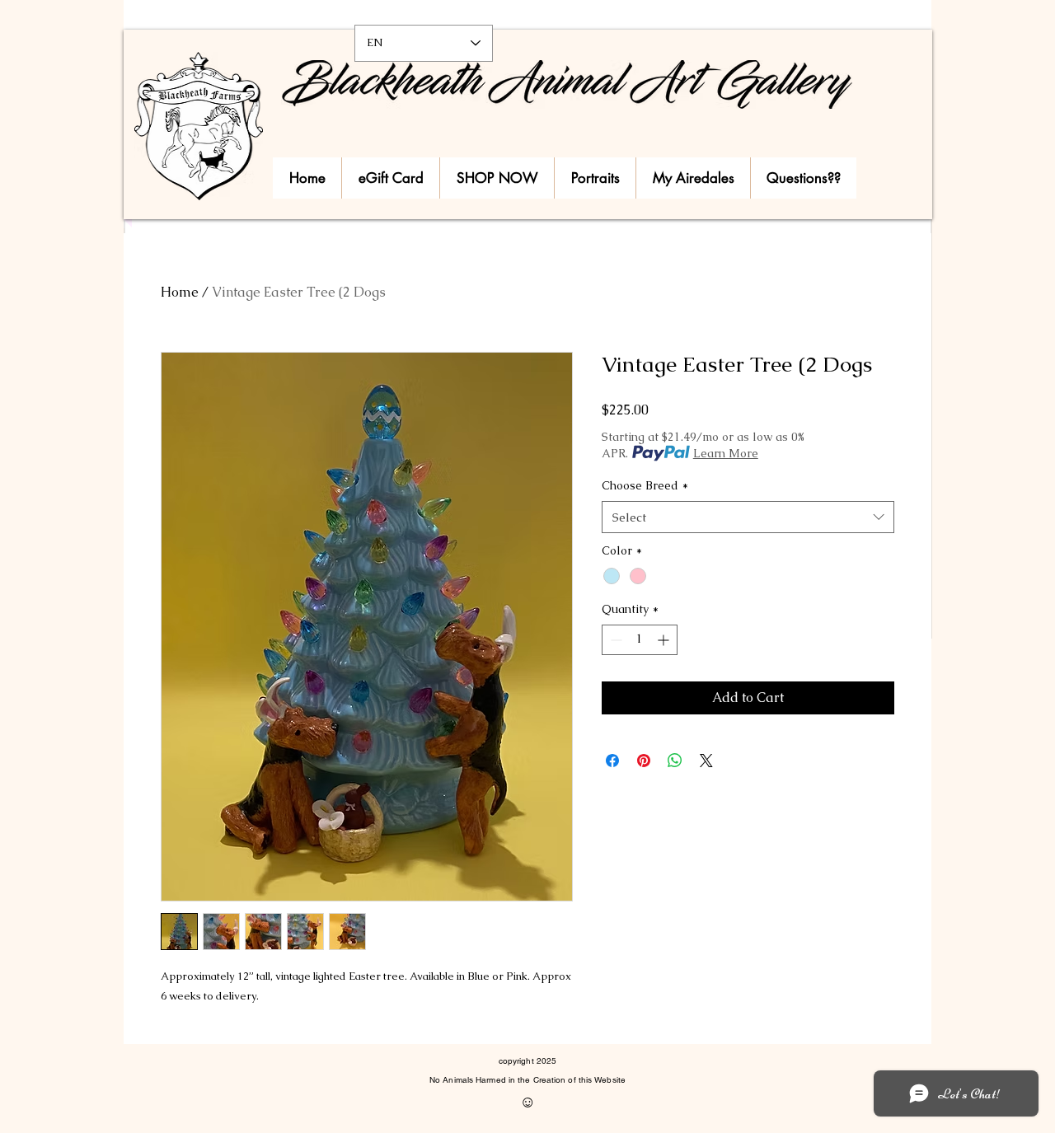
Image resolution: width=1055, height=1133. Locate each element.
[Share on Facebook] (612, 760)
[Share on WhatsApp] (675, 760)
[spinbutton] (639, 639)
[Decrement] (614, 639)
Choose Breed (645, 485)
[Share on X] (706, 760)
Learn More (725, 453)
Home (180, 292)
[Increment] (664, 639)
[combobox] (748, 517)
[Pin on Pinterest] (644, 760)
